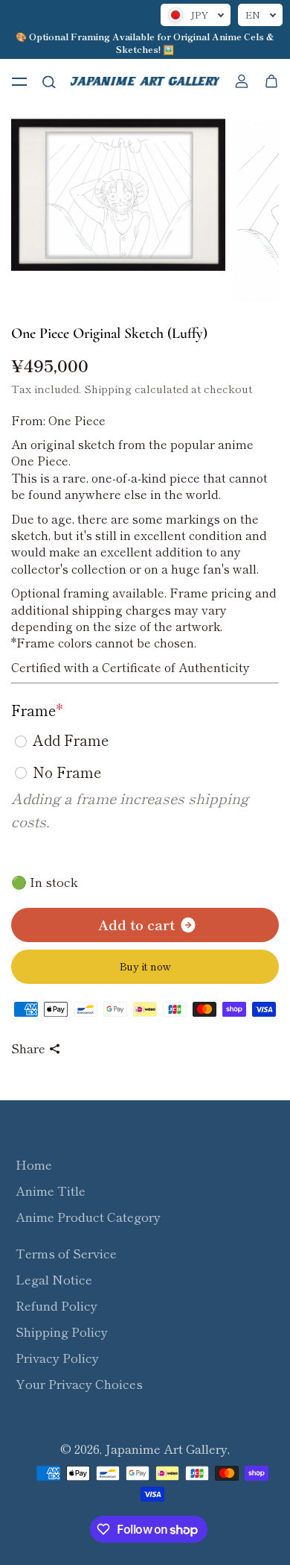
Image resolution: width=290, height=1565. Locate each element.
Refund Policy (56, 1305)
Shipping (108, 388)
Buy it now (145, 966)
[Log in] (242, 81)
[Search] (49, 81)
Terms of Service (66, 1253)
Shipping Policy (62, 1331)
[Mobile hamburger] (19, 81)
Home (34, 1164)
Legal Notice (54, 1279)
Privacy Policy (57, 1358)
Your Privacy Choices (79, 1384)
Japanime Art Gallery (166, 1449)
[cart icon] (271, 81)
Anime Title (51, 1190)
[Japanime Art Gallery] (145, 81)
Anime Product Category (88, 1217)
